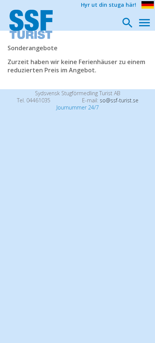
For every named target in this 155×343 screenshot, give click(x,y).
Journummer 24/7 (77, 107)
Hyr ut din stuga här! (108, 4)
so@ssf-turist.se (119, 100)
